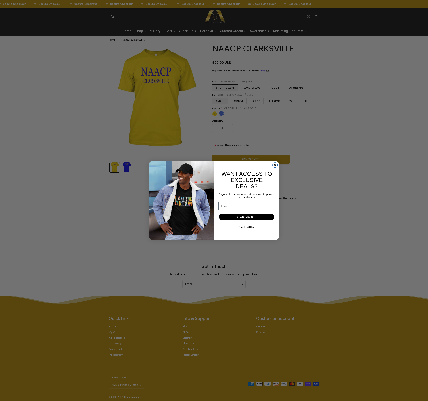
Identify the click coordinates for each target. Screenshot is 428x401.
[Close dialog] (275, 165)
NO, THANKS (247, 227)
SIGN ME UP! (247, 216)
